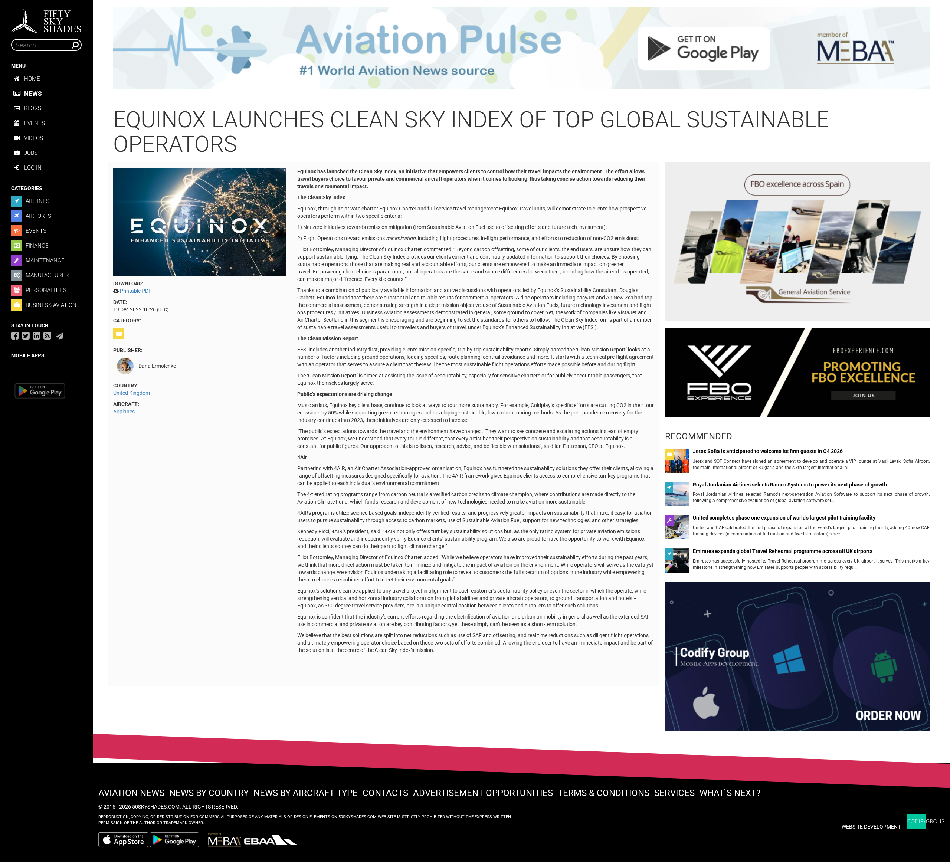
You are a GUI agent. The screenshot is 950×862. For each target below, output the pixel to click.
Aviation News (131, 793)
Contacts (385, 793)
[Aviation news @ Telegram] (59, 336)
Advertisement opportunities (483, 793)
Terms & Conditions (603, 793)
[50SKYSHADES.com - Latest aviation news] (46, 19)
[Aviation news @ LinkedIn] (36, 335)
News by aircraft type (305, 793)
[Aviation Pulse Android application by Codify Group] (178, 839)
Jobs (30, 153)
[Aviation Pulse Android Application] (521, 48)
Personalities (45, 290)
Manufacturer (46, 275)
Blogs (32, 108)
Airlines (36, 201)
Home (32, 78)
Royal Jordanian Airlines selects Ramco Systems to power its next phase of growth (790, 485)
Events (34, 123)
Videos (33, 138)
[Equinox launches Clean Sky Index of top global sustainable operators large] (199, 221)
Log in (33, 167)
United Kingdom (131, 393)
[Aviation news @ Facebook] (15, 335)
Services (674, 793)
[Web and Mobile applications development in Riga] (925, 821)
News (33, 93)
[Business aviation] (119, 333)
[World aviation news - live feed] (47, 335)
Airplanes (124, 411)
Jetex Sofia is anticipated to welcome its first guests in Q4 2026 (768, 451)
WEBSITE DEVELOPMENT (871, 827)
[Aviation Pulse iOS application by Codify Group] (123, 839)
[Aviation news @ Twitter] (26, 335)
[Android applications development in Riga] (797, 659)
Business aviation (50, 305)
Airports (37, 216)
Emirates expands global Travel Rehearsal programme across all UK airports (782, 551)
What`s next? (730, 793)
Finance (36, 245)
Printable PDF (135, 291)
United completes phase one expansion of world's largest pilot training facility (784, 518)
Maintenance (44, 260)
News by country (209, 793)
